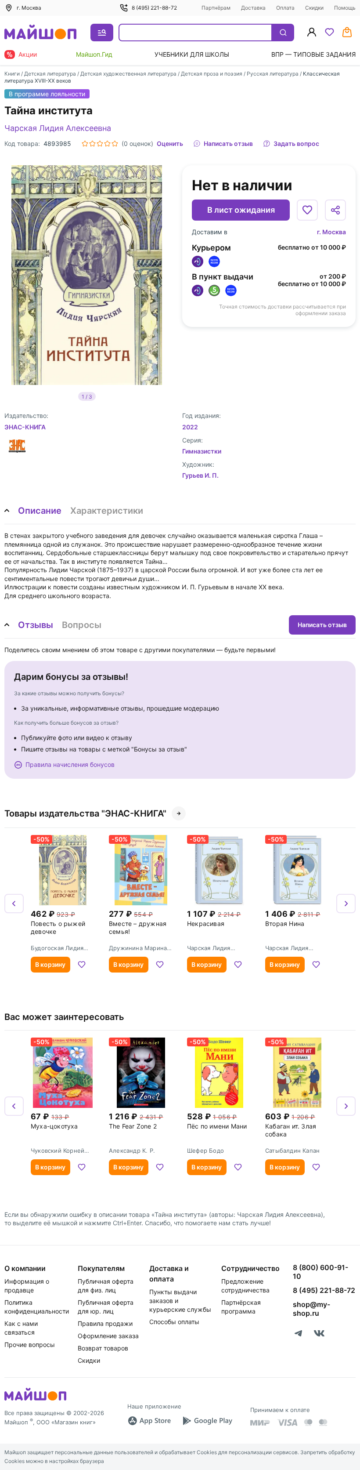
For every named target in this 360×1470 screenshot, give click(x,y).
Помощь (345, 7)
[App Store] (149, 1421)
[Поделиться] (335, 210)
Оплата (285, 7)
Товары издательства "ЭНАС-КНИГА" (85, 813)
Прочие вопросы (29, 1344)
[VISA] (287, 1422)
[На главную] (40, 33)
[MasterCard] (308, 1422)
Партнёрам (216, 7)
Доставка (253, 7)
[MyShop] (35, 1399)
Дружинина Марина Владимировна (138, 947)
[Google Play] (207, 1421)
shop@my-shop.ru (311, 1309)
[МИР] (260, 1423)
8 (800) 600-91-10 (320, 1272)
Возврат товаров (103, 1348)
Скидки (314, 7)
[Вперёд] (346, 903)
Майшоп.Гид (94, 54)
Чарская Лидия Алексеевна (57, 128)
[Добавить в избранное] (307, 210)
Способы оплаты (174, 1321)
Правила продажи (105, 1323)
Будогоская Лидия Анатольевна (57, 947)
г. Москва (331, 232)
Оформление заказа (108, 1335)
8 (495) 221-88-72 (154, 7)
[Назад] (14, 903)
